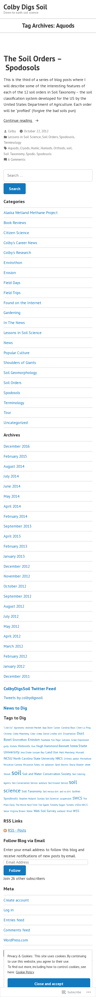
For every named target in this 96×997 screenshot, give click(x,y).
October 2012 (15, 586)
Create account (16, 900)
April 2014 (12, 506)
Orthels (68, 758)
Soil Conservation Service (25, 783)
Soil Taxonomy (14, 154)
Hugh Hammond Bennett (52, 746)
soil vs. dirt (65, 791)
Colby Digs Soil (25, 6)
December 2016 (17, 446)
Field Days (12, 282)
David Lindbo (50, 733)
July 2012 (11, 616)
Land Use (52, 752)
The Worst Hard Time (26, 804)
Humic (35, 148)
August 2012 (14, 606)
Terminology (12, 142)
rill (42, 764)
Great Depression (80, 740)
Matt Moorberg (67, 752)
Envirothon (13, 262)
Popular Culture (16, 352)
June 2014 (12, 486)
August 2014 (14, 466)
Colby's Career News (20, 242)
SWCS (77, 798)
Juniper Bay (38, 752)
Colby (12, 131)
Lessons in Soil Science (24, 137)
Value (6, 811)
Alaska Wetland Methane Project (31, 212)
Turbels (70, 804)
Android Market (33, 727)
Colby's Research (17, 252)
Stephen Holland (27, 798)
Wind (69, 811)
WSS (76, 811)
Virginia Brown (17, 811)
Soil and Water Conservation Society (46, 774)
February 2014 (15, 516)
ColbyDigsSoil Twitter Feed (30, 689)
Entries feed (14, 919)
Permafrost (85, 758)
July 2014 (11, 476)
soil (69, 148)
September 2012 (17, 596)
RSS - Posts (17, 830)
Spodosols (66, 137)
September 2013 (17, 526)
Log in (9, 909)
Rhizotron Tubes (31, 764)
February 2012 (15, 656)
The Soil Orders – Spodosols (33, 62)
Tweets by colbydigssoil (23, 697)
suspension (65, 798)
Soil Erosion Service (58, 783)
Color (32, 733)
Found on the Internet (22, 302)
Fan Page (56, 740)
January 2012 (14, 666)
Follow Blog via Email (24, 840)
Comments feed (17, 930)
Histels (13, 746)
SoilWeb (76, 791)
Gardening (12, 312)
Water (30, 811)
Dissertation (69, 733)
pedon (76, 758)
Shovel (7, 774)
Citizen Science (16, 232)
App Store (47, 727)
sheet (87, 764)
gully (6, 746)
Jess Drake (26, 752)
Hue (33, 746)
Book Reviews (15, 222)
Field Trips (12, 292)
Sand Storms (61, 764)
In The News (14, 322)
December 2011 (17, 676)
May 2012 (11, 626)
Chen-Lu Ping (83, 727)
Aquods (13, 148)
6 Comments (16, 159)
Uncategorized (16, 422)
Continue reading (18, 121)
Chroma (8, 733)
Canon (57, 727)
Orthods (59, 148)
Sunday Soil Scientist (48, 798)
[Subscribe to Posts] (5, 830)
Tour (7, 412)
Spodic (30, 154)
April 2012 (12, 636)
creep (39, 733)
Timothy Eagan (57, 804)
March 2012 (13, 646)
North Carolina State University (33, 758)
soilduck (43, 783)
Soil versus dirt (50, 791)
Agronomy (19, 727)
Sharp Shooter (76, 764)
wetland (61, 811)
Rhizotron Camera (13, 764)
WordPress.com (16, 940)
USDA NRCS (81, 804)
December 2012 (17, 566)
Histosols (24, 746)
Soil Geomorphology (20, 372)
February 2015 (15, 456)
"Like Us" (8, 727)
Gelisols (66, 740)
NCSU (8, 758)
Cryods (25, 148)
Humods (46, 148)
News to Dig (15, 708)
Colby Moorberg (21, 733)
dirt (60, 733)
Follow (15, 870)
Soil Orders (50, 137)
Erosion (10, 272)
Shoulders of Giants (20, 362)
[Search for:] (48, 175)
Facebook (45, 740)
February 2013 (15, 546)
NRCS (59, 758)
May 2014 (11, 496)
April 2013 (12, 536)
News (8, 342)
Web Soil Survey (45, 811)
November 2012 (17, 576)
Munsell (80, 752)
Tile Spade (43, 804)
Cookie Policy (25, 972)
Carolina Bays (68, 727)
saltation (49, 764)
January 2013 (14, 556)
